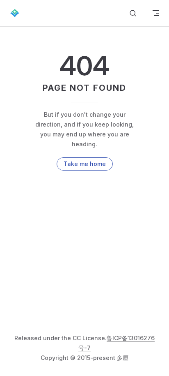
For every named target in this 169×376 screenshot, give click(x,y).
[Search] (133, 13)
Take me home (85, 163)
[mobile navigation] (156, 13)
